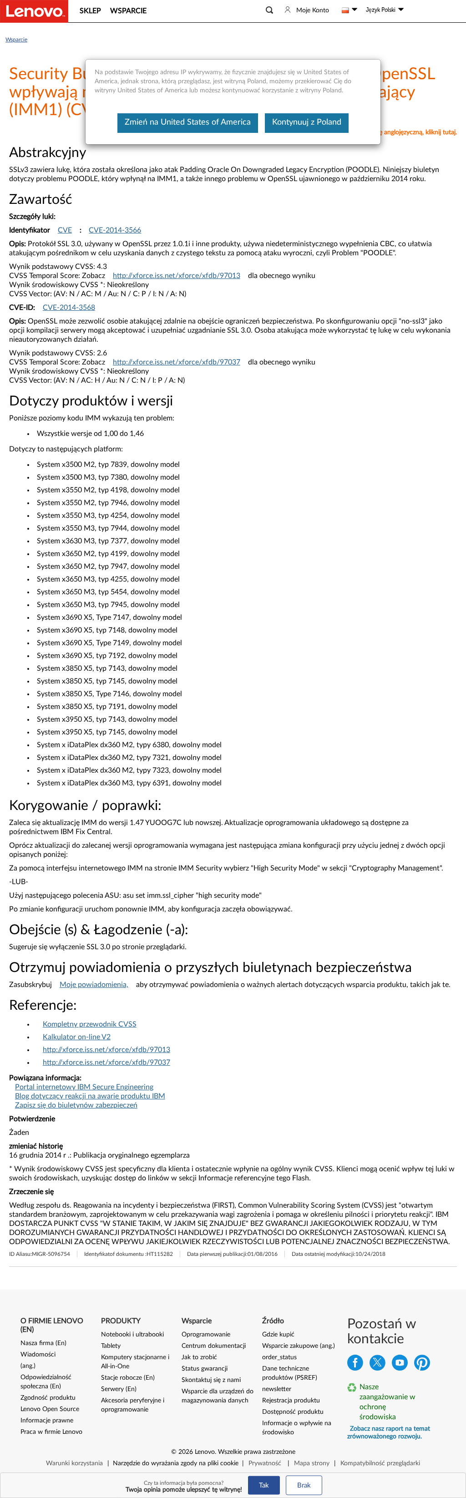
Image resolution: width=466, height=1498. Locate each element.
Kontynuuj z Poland (306, 122)
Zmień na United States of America (188, 122)
